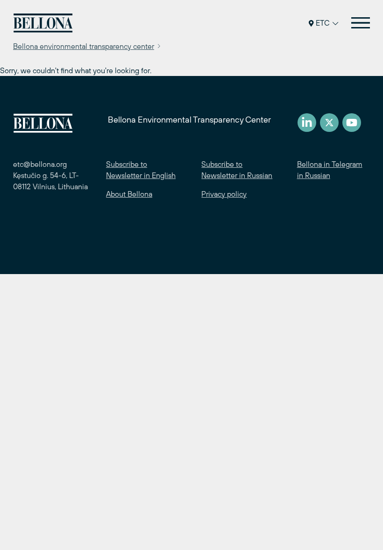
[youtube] (351, 122)
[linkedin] (307, 122)
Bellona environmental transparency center (83, 46)
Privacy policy (224, 194)
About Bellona (129, 194)
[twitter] (329, 122)
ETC (323, 23)
